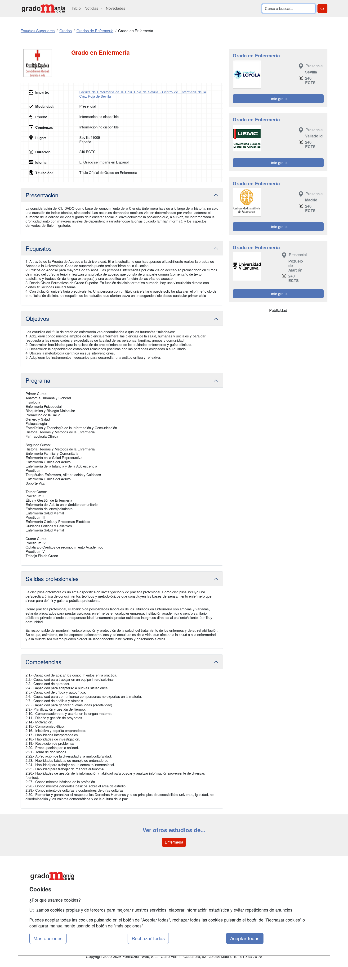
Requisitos (39, 248)
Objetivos (37, 318)
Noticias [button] (92, 8)
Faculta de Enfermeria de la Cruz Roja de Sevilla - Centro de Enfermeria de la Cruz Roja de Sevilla (142, 94)
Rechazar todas (148, 938)
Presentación (42, 195)
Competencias (43, 662)
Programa (38, 380)
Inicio (76, 8)
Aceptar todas (244, 938)
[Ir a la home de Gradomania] (43, 8)
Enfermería (174, 842)
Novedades (115, 8)
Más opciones (47, 938)
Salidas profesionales (52, 578)
